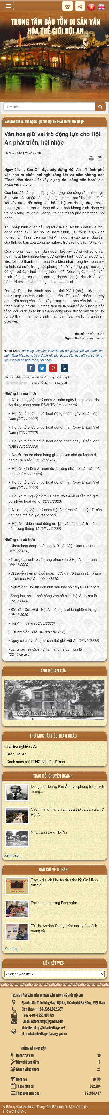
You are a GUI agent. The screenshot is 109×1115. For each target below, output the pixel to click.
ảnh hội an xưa (53, 671)
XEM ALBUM (54, 702)
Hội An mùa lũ (22, 623)
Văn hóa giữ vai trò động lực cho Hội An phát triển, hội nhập (44, 122)
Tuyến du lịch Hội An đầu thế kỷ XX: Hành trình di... (64, 882)
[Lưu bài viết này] (100, 158)
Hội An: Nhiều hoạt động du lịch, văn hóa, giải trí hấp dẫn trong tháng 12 (53, 526)
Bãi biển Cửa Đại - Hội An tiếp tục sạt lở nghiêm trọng (53, 609)
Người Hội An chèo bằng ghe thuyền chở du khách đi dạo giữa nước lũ (53, 457)
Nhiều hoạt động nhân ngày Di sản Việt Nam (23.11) (53, 545)
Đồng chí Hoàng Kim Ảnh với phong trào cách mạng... (67, 789)
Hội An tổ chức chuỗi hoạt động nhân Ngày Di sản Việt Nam (54, 430)
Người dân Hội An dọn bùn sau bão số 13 (44, 586)
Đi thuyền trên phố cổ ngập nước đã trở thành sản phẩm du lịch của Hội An (55, 576)
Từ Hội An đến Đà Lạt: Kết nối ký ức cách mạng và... (64, 928)
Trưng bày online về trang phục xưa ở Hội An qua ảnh (54, 559)
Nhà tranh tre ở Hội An (49, 832)
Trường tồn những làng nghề (54, 902)
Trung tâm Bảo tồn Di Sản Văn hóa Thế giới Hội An (45, 1109)
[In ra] (92, 158)
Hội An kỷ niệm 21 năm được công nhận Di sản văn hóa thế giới (55, 471)
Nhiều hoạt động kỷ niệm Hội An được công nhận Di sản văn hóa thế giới (55, 512)
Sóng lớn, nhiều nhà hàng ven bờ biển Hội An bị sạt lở (54, 595)
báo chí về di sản (53, 870)
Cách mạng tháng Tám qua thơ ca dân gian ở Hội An (67, 812)
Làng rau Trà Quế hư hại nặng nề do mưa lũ (46, 649)
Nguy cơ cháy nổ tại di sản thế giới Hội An (44, 640)
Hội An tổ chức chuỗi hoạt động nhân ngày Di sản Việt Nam (54, 416)
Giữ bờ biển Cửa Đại (27, 631)
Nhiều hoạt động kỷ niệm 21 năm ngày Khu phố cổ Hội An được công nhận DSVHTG (54, 402)
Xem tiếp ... (13, 855)
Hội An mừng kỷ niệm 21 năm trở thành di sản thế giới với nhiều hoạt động (53, 498)
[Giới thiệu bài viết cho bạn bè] (84, 158)
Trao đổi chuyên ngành (53, 776)
